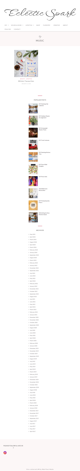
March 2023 (33, 260)
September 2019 (34, 356)
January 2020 (33, 346)
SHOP (38, 25)
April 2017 (33, 431)
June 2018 (32, 395)
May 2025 (32, 234)
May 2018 (32, 397)
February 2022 (34, 283)
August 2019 (33, 359)
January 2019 (33, 377)
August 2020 (33, 327)
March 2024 (33, 247)
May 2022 (32, 278)
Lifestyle (29, 25)
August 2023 (33, 257)
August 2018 (33, 390)
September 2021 (34, 294)
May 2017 (32, 429)
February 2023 (34, 263)
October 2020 (33, 322)
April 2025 (33, 237)
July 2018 (32, 392)
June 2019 (32, 364)
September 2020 (34, 325)
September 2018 (34, 387)
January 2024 (33, 252)
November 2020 (34, 320)
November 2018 (34, 382)
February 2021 (34, 312)
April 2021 (33, 307)
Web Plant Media (48, 469)
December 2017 (34, 410)
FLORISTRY (46, 25)
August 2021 (33, 296)
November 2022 (34, 268)
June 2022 (32, 276)
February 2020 (34, 343)
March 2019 (33, 371)
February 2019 (34, 374)
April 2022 (33, 281)
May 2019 (32, 366)
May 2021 (32, 304)
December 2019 (34, 348)
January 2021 (33, 314)
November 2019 (34, 351)
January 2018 (33, 408)
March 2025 (33, 239)
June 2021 (32, 301)
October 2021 (33, 291)
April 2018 (33, 400)
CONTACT (17, 29)
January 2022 (33, 286)
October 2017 (33, 416)
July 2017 (32, 423)
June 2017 (32, 426)
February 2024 (34, 250)
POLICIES (8, 29)
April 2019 (33, 369)
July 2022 (32, 273)
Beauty (22, 78)
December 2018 (34, 379)
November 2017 (34, 413)
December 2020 (34, 317)
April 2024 (33, 244)
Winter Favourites (26, 81)
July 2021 (32, 299)
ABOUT (65, 25)
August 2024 (33, 242)
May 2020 (32, 335)
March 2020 (33, 340)
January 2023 (33, 265)
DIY (6, 25)
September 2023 (34, 255)
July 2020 (32, 330)
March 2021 (33, 309)
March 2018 (33, 403)
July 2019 (32, 361)
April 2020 (33, 338)
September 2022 (34, 270)
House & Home (16, 25)
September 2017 (34, 418)
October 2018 (33, 384)
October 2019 (33, 353)
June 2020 (32, 333)
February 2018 (34, 405)
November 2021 (34, 288)
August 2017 (33, 421)
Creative (56, 25)
